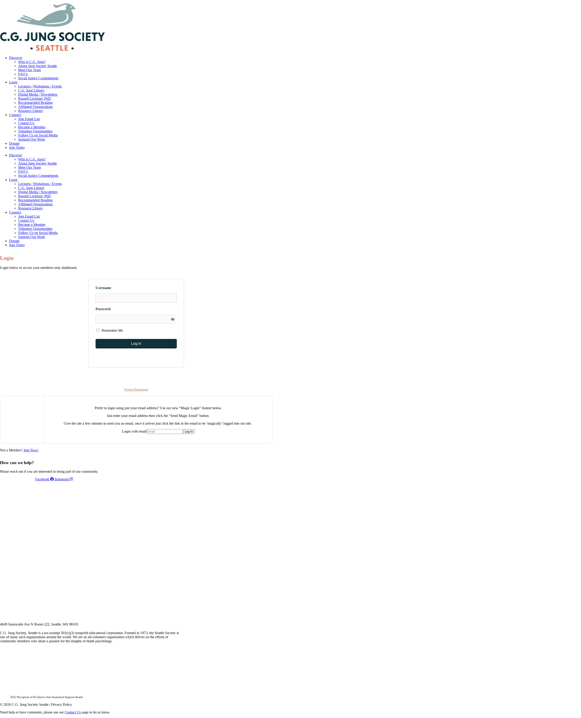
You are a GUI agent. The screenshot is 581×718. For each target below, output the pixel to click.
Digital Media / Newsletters (37, 94)
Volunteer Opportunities (35, 131)
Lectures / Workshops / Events (40, 86)
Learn (13, 82)
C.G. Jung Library (31, 90)
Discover (15, 58)
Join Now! (31, 450)
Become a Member (31, 127)
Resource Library (30, 111)
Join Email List (29, 119)
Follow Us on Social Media (38, 135)
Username (103, 288)
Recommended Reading (35, 103)
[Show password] (173, 319)
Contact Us (26, 123)
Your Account (212, 1)
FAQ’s (23, 74)
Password (103, 309)
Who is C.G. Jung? (32, 62)
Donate (14, 143)
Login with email (134, 431)
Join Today (17, 147)
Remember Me (112, 330)
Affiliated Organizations (35, 107)
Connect (15, 115)
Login (268, 1)
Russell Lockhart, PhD (34, 98)
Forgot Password (136, 389)
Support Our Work (31, 139)
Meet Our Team (29, 70)
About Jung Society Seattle (37, 66)
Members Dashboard (242, 1)
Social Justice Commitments (38, 78)
